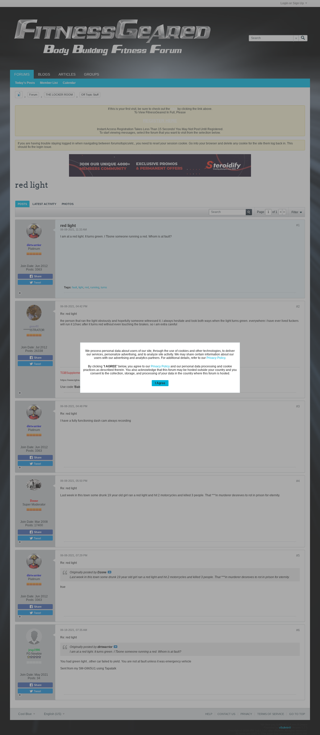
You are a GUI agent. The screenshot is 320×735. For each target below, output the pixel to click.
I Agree (160, 383)
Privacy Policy (215, 358)
